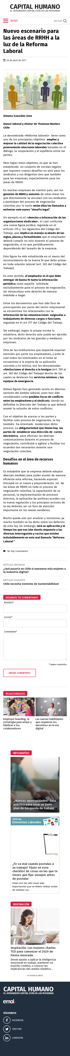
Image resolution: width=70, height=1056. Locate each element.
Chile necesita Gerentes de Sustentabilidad (31, 584)
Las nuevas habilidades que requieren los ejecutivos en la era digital (49, 724)
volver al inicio (36, 976)
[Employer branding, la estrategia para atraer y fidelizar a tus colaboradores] (19, 715)
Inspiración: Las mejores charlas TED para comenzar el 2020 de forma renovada (33, 951)
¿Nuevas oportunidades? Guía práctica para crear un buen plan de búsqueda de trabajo (35, 804)
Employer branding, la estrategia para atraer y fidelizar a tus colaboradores (17, 724)
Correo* (8, 617)
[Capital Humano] (35, 11)
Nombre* (9, 602)
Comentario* (10, 631)
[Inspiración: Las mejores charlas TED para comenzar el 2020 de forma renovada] (35, 943)
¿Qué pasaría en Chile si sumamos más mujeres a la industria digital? (34, 570)
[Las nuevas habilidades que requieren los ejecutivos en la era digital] (51, 715)
